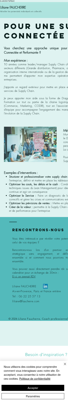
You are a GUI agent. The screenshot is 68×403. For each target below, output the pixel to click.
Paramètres (33, 396)
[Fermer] (62, 366)
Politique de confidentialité (34, 378)
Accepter (33, 388)
